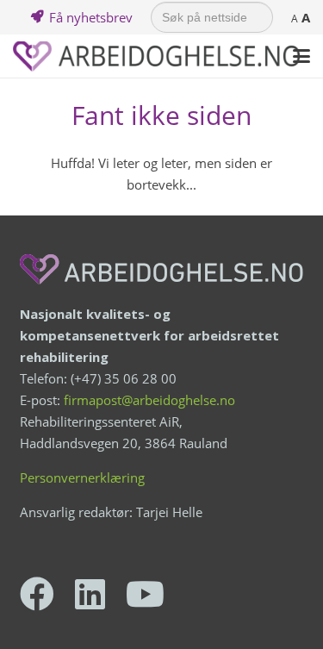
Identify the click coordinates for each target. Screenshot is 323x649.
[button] (301, 56)
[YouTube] (145, 594)
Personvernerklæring (82, 477)
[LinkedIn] (90, 594)
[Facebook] (37, 594)
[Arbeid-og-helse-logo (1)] (156, 56)
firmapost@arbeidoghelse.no (149, 400)
